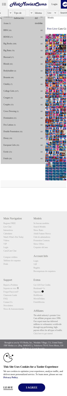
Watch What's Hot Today (13, 237)
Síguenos (38, 292)
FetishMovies (39, 302)
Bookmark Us (39, 288)
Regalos (37, 268)
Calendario (7, 233)
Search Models (40, 227)
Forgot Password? (10, 292)
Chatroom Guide (10, 295)
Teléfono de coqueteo (12, 260)
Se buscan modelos (41, 223)
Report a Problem (10, 285)
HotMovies (38, 295)
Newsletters (8, 305)
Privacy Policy (10, 377)
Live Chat (7, 227)
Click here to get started (43, 333)
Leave (8, 387)
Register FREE (9, 223)
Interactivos (8, 230)
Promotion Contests (42, 240)
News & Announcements (13, 309)
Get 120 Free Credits (42, 285)
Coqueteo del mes (41, 247)
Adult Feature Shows (42, 233)
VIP (5, 244)
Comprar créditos (10, 257)
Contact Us (8, 302)
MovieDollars (39, 298)
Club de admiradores (42, 237)
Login (54, 4)
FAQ (5, 298)
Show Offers (39, 244)
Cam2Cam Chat (9, 251)
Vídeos (6, 240)
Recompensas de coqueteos (45, 271)
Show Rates (38, 230)
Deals (5, 264)
